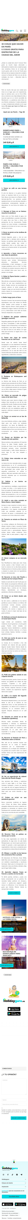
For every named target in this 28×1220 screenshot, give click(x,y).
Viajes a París (13, 893)
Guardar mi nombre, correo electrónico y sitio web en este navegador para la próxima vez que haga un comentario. (14, 1111)
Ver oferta (13, 146)
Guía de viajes (6, 83)
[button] (14, 1196)
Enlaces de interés (7, 1183)
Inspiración (5, 1186)
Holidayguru (5, 1179)
